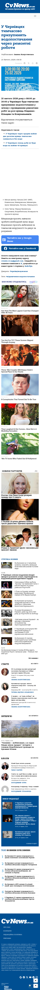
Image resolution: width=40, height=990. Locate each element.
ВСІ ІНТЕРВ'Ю (34, 715)
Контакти (7, 931)
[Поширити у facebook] (24, 63)
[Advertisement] (20, 175)
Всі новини (34, 658)
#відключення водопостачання (20, 277)
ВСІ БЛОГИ (35, 758)
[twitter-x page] (27, 977)
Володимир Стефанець (21, 791)
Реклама (7, 938)
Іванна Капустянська (24, 54)
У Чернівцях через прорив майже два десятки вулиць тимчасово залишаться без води (20, 136)
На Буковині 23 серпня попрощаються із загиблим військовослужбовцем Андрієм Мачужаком (25, 640)
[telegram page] (33, 977)
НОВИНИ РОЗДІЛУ (31, 843)
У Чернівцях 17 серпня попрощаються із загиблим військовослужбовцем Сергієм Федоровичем (19, 899)
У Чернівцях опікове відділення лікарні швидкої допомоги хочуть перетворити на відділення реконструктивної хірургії (19, 576)
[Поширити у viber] (33, 63)
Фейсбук (28, 266)
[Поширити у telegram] (37, 63)
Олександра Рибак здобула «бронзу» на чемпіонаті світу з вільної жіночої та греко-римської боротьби (27, 584)
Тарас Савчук (16, 770)
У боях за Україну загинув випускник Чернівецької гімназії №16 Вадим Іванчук (25, 593)
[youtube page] (30, 977)
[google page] (21, 977)
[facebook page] (24, 977)
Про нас (6, 927)
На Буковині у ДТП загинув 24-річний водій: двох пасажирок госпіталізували (19, 885)
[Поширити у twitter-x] (29, 63)
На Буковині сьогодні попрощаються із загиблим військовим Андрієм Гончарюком (21, 864)
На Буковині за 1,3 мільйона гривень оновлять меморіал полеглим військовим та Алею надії (26, 565)
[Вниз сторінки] (35, 986)
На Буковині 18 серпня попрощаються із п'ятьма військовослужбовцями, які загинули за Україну (19, 870)
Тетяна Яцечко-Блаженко (22, 692)
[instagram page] (37, 977)
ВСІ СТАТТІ (35, 663)
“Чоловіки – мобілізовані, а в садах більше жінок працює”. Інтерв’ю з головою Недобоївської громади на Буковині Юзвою (17, 746)
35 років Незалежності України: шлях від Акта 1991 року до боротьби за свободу (26, 612)
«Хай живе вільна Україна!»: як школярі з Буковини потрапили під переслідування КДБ (27, 622)
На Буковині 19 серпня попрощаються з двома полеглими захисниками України (19, 856)
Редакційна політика (12, 935)
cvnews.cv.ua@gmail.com (12, 261)
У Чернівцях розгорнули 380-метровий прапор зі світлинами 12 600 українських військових (26, 631)
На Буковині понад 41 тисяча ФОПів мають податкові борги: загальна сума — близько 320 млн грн (19, 652)
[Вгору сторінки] (35, 980)
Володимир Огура (18, 782)
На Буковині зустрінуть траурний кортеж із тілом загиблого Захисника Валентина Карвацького (25, 603)
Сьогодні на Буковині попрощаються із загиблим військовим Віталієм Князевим (20, 892)
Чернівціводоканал (19, 271)
